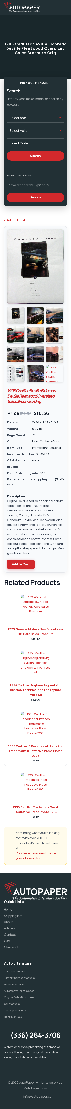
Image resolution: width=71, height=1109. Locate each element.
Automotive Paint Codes (19, 991)
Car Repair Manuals (16, 1010)
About (8, 922)
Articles (9, 928)
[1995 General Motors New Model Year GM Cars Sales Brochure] (35, 609)
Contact (10, 934)
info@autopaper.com (38, 1096)
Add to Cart (21, 564)
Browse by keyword (19, 175)
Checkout (11, 947)
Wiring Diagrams (14, 984)
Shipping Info (13, 916)
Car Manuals (12, 1004)
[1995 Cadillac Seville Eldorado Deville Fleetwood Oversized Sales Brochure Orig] (16, 315)
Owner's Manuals (14, 971)
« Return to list (14, 220)
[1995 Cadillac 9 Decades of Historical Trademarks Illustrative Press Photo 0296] (35, 727)
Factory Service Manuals (19, 978)
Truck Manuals (13, 1017)
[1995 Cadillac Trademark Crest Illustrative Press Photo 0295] (35, 787)
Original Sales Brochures (19, 997)
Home (8, 909)
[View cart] (52, 7)
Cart (7, 941)
